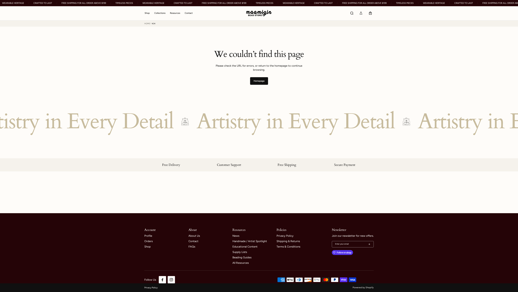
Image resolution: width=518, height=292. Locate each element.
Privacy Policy (151, 287)
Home (147, 23)
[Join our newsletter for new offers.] (369, 244)
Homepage (259, 81)
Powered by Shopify (363, 287)
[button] (160, 13)
